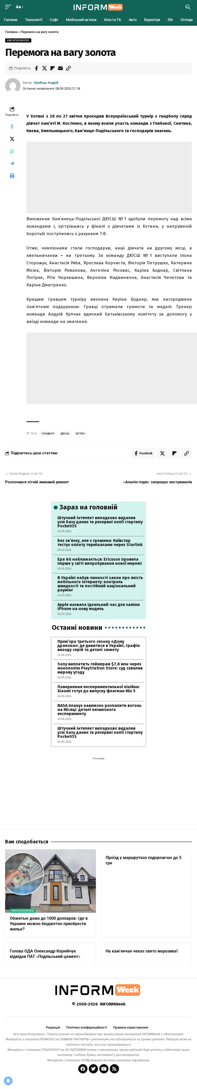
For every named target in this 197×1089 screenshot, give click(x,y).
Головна (11, 32)
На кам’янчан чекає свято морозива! (142, 951)
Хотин (80, 433)
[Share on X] (44, 68)
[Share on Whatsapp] (12, 151)
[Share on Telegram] (12, 163)
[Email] (60, 68)
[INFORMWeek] (98, 7)
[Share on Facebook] (36, 68)
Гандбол (48, 433)
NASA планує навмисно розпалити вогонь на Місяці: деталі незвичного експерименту (99, 709)
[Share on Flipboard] (52, 68)
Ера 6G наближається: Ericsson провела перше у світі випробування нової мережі (99, 561)
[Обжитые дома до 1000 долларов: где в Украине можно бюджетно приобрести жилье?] (50, 881)
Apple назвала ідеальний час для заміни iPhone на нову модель (98, 606)
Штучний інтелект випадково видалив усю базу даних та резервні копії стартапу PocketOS (100, 521)
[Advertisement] (109, 177)
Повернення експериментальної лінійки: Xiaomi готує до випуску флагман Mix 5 (98, 688)
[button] (9, 7)
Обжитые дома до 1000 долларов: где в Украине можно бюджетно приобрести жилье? (49, 923)
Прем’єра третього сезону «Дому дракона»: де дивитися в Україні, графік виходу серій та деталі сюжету (98, 645)
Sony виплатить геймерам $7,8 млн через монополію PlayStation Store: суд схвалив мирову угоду (100, 668)
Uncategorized (18, 40)
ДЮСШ (65, 433)
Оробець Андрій (46, 83)
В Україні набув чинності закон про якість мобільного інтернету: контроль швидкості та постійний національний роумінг (100, 583)
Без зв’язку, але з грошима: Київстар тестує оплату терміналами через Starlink (100, 542)
